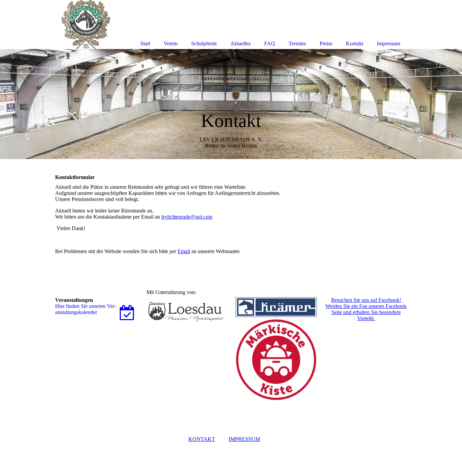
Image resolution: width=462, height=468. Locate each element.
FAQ (269, 43)
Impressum (388, 43)
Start (145, 43)
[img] (231, 104)
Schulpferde (204, 43)
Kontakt (354, 43)
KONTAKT (201, 439)
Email (184, 251)
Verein (171, 43)
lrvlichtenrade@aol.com (186, 217)
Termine (297, 43)
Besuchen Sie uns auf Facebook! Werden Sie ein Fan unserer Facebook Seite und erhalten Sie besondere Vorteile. (366, 309)
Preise (326, 43)
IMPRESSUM (244, 439)
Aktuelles (240, 43)
